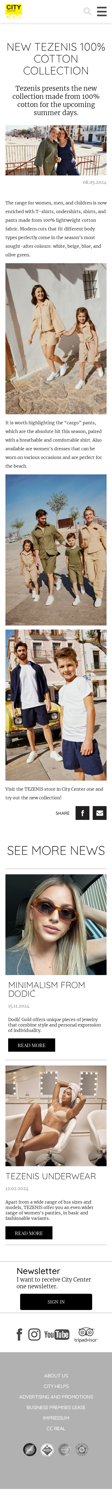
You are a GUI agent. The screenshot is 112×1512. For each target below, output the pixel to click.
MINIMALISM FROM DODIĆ (46, 989)
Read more (32, 1045)
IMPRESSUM (56, 1418)
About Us (56, 1376)
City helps (56, 1386)
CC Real (56, 1428)
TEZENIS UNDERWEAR (50, 1176)
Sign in (56, 1302)
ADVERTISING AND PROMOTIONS (56, 1397)
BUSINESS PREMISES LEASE (56, 1407)
